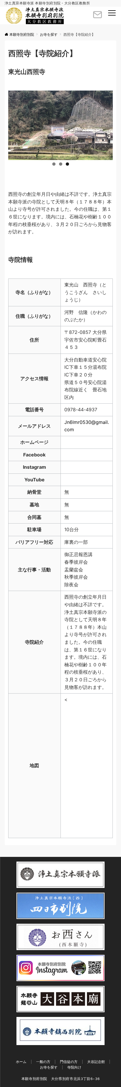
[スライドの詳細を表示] (60, 125)
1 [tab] (54, 164)
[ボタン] (97, 17)
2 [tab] (60, 164)
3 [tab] (67, 164)
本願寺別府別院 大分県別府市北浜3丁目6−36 (60, 1079)
